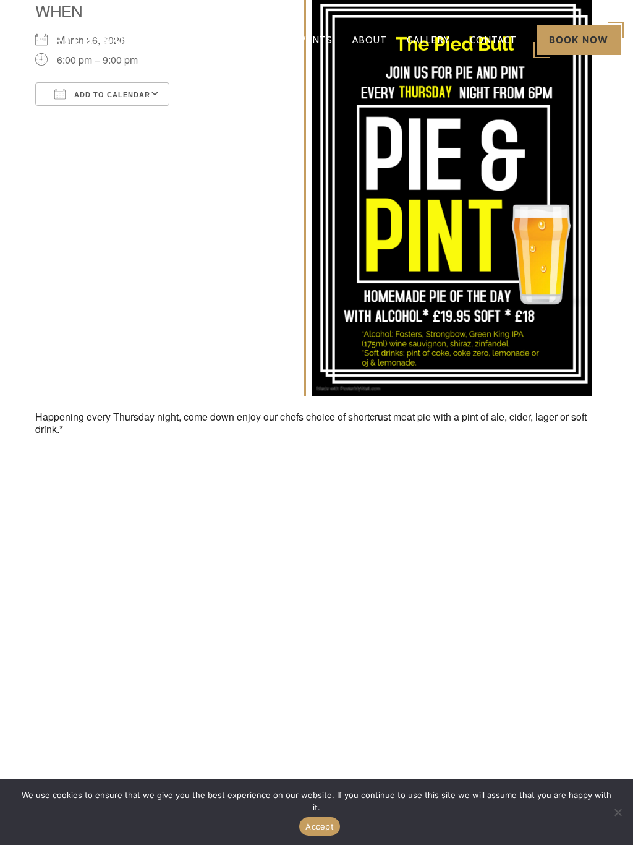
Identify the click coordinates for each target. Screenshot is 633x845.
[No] (617, 812)
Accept (319, 826)
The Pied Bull (79, 39)
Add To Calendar (111, 94)
